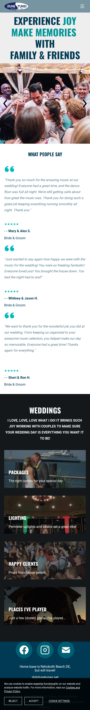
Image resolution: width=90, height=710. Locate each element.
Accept (34, 701)
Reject (13, 701)
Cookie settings (59, 701)
